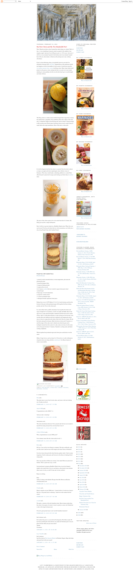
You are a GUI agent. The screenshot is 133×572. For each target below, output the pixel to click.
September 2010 (83, 473)
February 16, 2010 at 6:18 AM (47, 441)
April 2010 (82, 484)
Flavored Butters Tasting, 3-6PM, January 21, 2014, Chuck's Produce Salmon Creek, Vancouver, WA (85, 252)
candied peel (57, 340)
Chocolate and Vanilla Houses (86, 494)
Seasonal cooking (42, 388)
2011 (79, 461)
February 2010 (83, 489)
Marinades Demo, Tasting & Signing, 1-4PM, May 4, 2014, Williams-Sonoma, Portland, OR (86, 267)
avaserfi (38, 500)
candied (71, 175)
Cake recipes (45, 387)
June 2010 (82, 480)
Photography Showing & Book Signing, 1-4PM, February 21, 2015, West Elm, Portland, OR (86, 327)
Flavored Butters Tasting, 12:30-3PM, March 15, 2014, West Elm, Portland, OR (86, 258)
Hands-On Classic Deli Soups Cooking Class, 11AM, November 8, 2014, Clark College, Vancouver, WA (85, 312)
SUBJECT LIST (80, 52)
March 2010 (82, 487)
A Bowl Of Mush (41, 432)
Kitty (38, 445)
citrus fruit (51, 64)
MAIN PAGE (79, 48)
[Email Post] (61, 385)
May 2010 (82, 482)
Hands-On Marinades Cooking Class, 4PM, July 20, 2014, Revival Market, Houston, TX (86, 284)
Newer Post (39, 549)
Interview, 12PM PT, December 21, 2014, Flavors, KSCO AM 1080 (86, 317)
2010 (79, 463)
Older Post (71, 549)
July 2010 (82, 477)
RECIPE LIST (79, 50)
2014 (79, 454)
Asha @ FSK (40, 408)
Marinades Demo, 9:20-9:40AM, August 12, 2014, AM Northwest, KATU (86, 297)
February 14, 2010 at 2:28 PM (47, 417)
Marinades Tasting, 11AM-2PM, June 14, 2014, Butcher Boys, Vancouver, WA (85, 273)
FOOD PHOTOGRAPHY (82, 242)
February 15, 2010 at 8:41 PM (47, 428)
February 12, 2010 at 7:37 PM (47, 404)
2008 (79, 515)
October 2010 (82, 470)
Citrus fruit (53, 387)
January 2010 (82, 509)
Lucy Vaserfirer (40, 534)
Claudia (39, 488)
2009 (79, 512)
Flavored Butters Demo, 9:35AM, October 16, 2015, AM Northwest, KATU (85, 337)
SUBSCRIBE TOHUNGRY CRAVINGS (81, 235)
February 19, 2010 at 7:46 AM (47, 496)
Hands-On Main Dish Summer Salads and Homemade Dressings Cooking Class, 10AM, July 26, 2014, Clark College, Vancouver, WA (85, 291)
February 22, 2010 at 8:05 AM (47, 513)
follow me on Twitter (91, 523)
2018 (79, 447)
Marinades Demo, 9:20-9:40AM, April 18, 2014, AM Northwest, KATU (85, 263)
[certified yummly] (81, 369)
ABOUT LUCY (80, 227)
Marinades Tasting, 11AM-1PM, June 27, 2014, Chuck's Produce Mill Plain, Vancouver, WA (86, 279)
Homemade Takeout (84, 507)
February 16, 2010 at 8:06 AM (47, 484)
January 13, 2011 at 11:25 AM (47, 542)
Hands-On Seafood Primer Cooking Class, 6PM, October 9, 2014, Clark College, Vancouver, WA (85, 307)
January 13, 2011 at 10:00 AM (47, 529)
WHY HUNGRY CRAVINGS (83, 229)
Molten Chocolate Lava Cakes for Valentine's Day (87, 503)
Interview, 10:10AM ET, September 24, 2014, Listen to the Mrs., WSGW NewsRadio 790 (85, 301)
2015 (79, 452)
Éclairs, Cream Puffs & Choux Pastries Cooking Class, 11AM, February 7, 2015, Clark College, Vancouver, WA (86, 322)
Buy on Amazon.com (86, 80)
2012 (79, 459)
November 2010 (83, 468)
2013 (79, 456)
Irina (38, 397)
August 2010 (82, 475)
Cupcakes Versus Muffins (85, 491)
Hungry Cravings (66, 7)
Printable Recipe (41, 275)
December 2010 (83, 465)
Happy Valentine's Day (84, 496)
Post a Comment (41, 546)
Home (55, 549)
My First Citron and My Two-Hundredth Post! (52, 47)
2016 (79, 449)
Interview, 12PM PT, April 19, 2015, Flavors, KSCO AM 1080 (85, 332)
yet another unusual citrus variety (45, 68)
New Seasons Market (50, 538)
